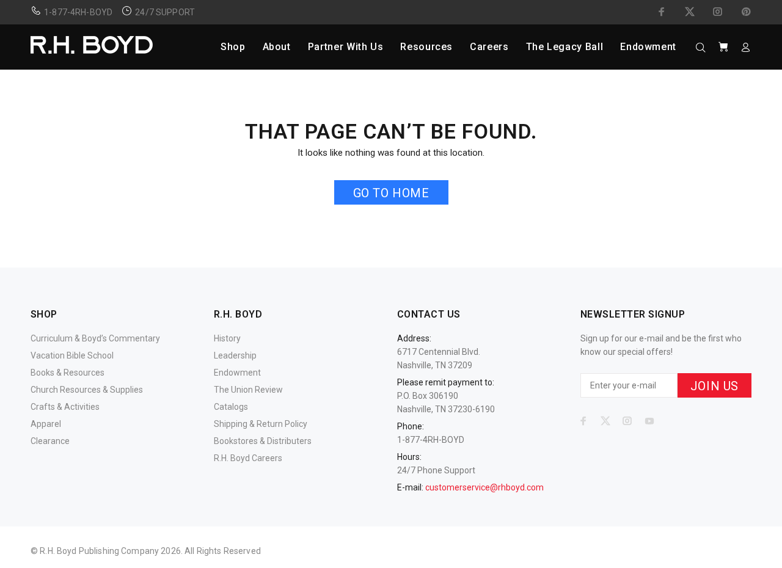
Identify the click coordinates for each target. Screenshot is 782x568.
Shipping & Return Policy (260, 424)
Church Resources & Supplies (87, 390)
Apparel (46, 424)
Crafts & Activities (65, 407)
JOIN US (714, 386)
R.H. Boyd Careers (248, 458)
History (227, 338)
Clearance (50, 441)
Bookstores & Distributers (263, 441)
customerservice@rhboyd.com (484, 487)
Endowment (237, 372)
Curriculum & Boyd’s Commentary (95, 338)
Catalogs (231, 407)
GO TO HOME (391, 193)
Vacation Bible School (72, 355)
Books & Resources (67, 372)
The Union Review (248, 390)
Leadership (235, 355)
